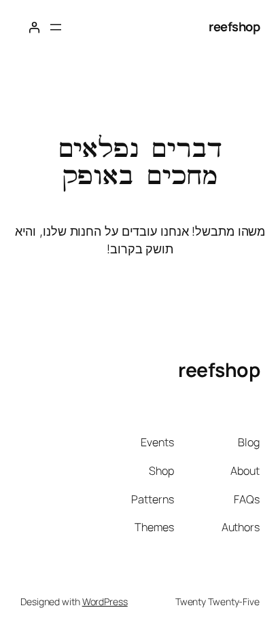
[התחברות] (34, 27)
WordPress (105, 601)
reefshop (234, 26)
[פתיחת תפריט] (56, 27)
